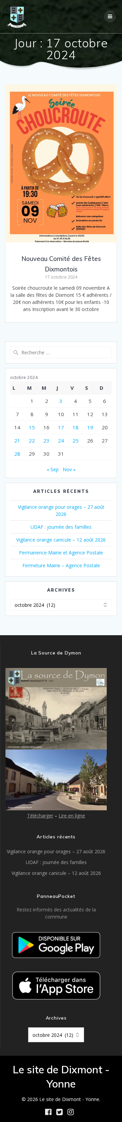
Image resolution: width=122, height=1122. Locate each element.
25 (76, 440)
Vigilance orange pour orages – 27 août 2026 (56, 851)
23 (46, 440)
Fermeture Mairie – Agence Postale (61, 565)
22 (32, 440)
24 (61, 440)
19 (90, 427)
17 (61, 427)
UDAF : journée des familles (61, 527)
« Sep (53, 469)
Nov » (69, 469)
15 (32, 427)
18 (76, 427)
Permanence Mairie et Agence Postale (61, 552)
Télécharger (40, 815)
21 (17, 440)
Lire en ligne (72, 815)
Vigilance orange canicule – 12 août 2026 (61, 539)
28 (17, 453)
